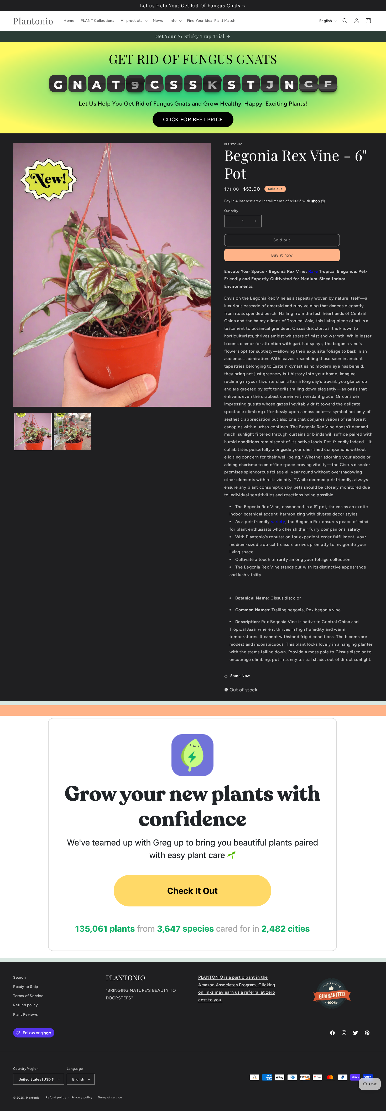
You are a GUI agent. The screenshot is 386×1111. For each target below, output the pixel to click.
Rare (313, 271)
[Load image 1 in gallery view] (32, 431)
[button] (134, 20)
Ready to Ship (25, 986)
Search (19, 977)
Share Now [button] (240, 676)
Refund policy (25, 1005)
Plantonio (33, 1097)
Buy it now (282, 255)
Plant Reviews (25, 1014)
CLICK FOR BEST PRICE (193, 119)
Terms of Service (28, 996)
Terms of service (110, 1097)
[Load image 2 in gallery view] (72, 431)
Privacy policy (82, 1097)
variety (278, 521)
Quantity (231, 211)
